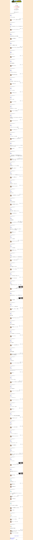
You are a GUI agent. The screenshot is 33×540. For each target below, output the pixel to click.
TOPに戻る (12, 538)
